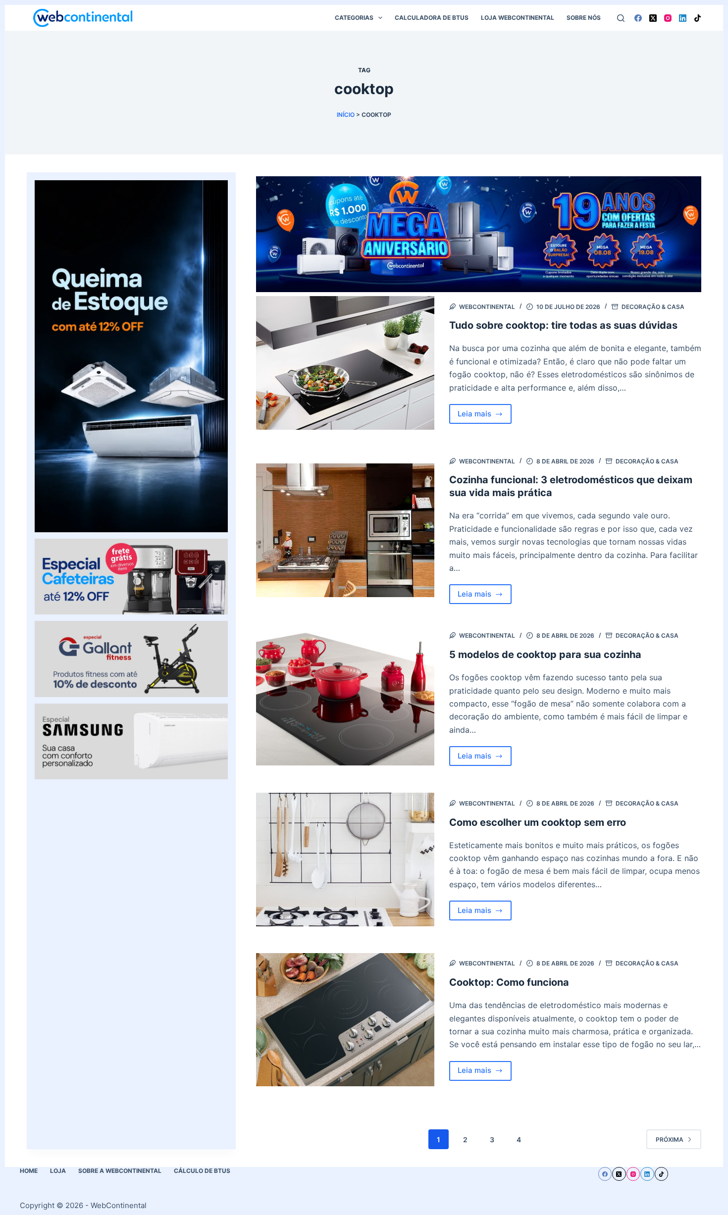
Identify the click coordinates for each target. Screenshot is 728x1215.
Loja (58, 1170)
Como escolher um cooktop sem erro (537, 822)
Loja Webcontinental (517, 17)
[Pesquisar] (620, 18)
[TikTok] (697, 18)
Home (29, 1170)
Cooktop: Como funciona (509, 982)
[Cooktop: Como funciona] (345, 1020)
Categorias (354, 17)
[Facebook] (638, 18)
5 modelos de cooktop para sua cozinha (545, 654)
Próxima (669, 1139)
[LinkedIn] (682, 18)
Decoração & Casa (653, 306)
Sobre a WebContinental (119, 1170)
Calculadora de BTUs (431, 17)
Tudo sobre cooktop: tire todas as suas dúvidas (563, 325)
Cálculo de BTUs (202, 1170)
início (346, 114)
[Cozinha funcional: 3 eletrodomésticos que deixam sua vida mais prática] (345, 530)
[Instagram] (668, 18)
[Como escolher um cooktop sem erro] (345, 859)
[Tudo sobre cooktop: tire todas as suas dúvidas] (345, 363)
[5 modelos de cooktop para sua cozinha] (345, 698)
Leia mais (485, 416)
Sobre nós (584, 17)
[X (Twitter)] (653, 18)
